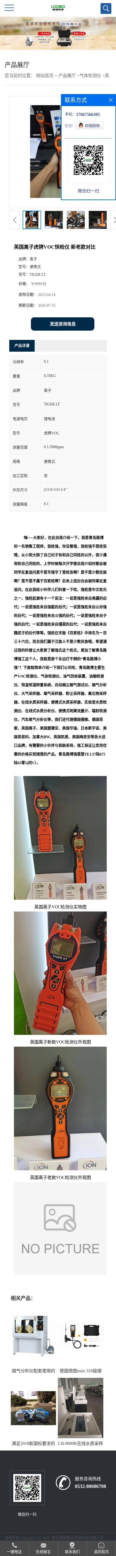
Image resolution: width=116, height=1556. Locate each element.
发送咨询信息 (63, 324)
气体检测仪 (90, 75)
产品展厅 (67, 75)
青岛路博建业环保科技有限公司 (78, 1538)
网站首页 (45, 75)
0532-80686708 (90, 1486)
